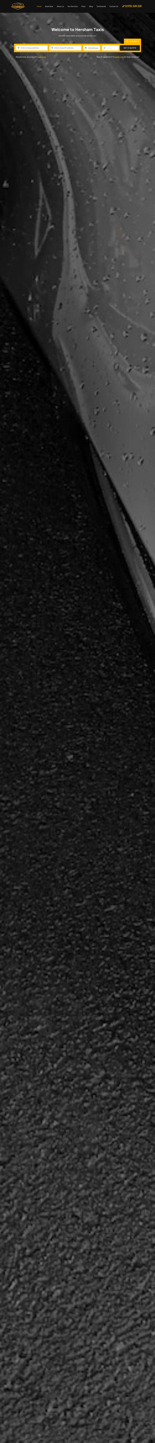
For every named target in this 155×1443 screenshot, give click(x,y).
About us (60, 6)
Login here (41, 57)
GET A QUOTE (130, 48)
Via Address (134, 41)
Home (39, 6)
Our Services (73, 6)
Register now (118, 57)
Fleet (83, 6)
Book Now (49, 6)
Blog (91, 6)
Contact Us (113, 6)
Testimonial (101, 6)
